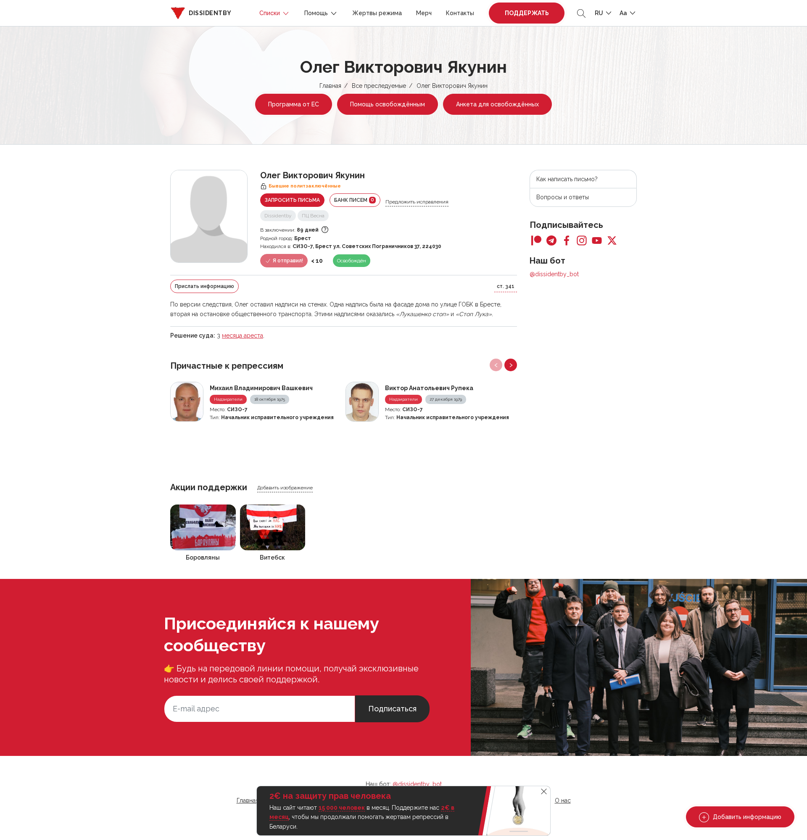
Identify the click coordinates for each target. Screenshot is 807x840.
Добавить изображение (285, 488)
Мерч (424, 13)
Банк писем (354, 200)
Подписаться (392, 708)
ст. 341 (505, 286)
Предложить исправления (416, 202)
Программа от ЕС (293, 104)
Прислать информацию (204, 286)
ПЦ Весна (313, 216)
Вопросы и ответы (562, 197)
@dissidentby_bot (554, 274)
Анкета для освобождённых (497, 104)
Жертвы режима (377, 13)
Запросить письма (292, 200)
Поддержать (527, 13)
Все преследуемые (379, 85)
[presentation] (496, 365)
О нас (563, 800)
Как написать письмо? (567, 179)
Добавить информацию (746, 817)
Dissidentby (278, 216)
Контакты (460, 13)
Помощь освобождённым (387, 104)
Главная (330, 85)
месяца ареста (242, 335)
